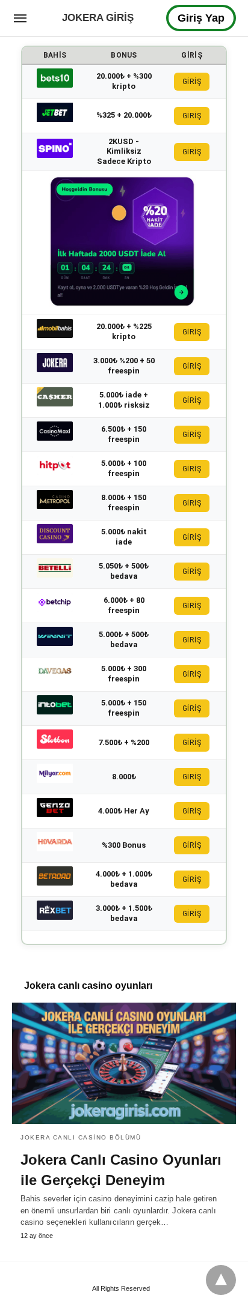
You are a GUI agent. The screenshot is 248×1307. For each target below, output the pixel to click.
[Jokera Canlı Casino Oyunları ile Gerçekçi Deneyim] (124, 1063)
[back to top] (221, 1280)
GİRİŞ (192, 81)
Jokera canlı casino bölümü (80, 1137)
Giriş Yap (201, 18)
